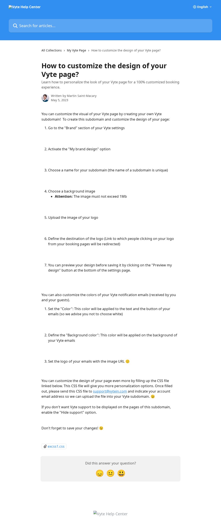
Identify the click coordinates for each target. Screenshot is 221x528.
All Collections (51, 50)
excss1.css (56, 446)
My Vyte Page (76, 50)
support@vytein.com (110, 391)
